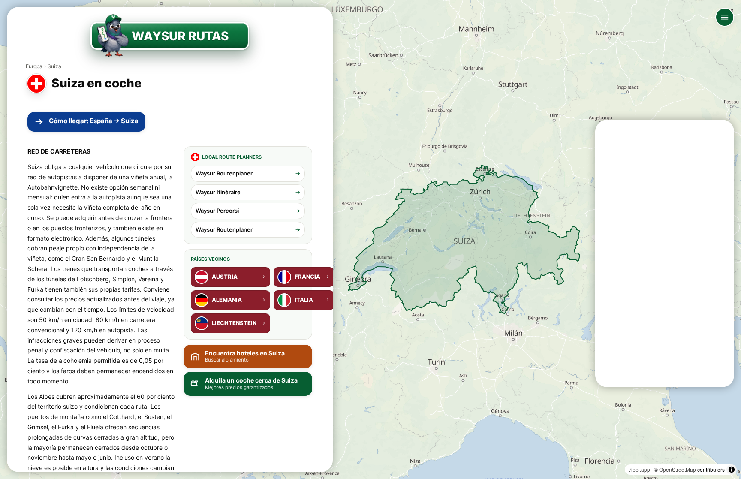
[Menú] (724, 17)
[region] (370, 239)
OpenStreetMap (677, 469)
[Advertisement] (664, 253)
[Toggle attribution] (731, 469)
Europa (34, 66)
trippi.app (639, 469)
